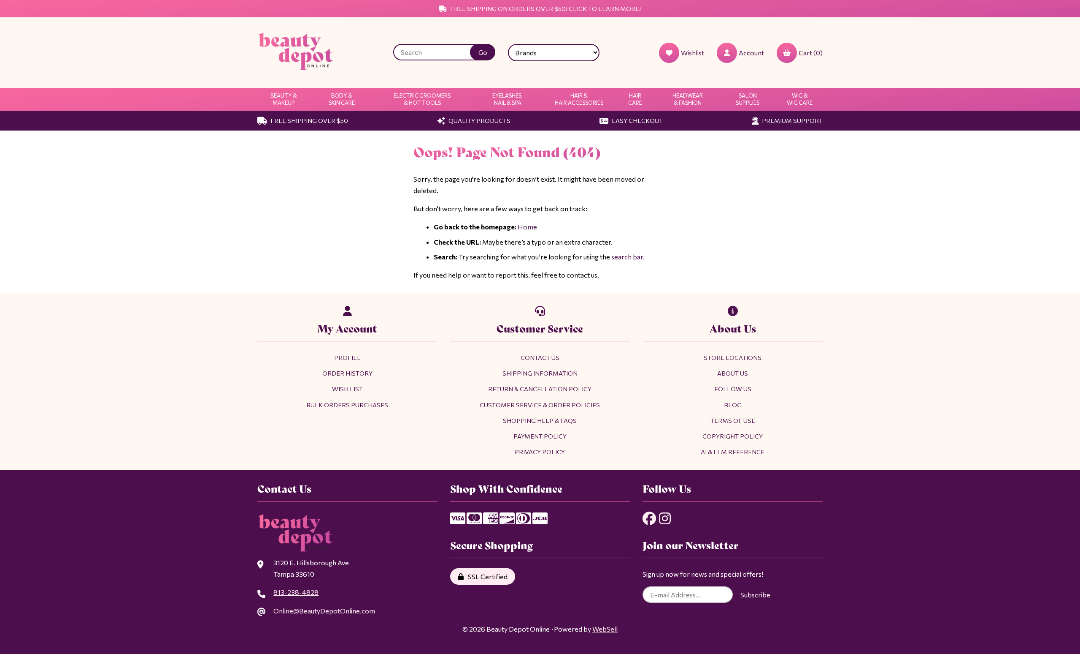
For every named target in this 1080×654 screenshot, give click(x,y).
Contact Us (540, 357)
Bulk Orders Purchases (347, 405)
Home (527, 227)
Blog (733, 405)
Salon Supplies (747, 99)
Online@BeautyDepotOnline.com (324, 611)
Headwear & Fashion (687, 99)
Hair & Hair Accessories (579, 99)
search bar (627, 257)
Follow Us (732, 388)
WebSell (605, 629)
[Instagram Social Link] (665, 518)
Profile (347, 357)
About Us (732, 373)
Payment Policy (540, 436)
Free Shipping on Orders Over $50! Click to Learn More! (545, 8)
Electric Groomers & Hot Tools (422, 99)
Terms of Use (732, 420)
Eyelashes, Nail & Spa (507, 99)
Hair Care (635, 99)
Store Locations (732, 357)
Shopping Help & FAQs (540, 420)
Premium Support (792, 120)
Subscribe (755, 595)
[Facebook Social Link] (649, 518)
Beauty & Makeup (283, 99)
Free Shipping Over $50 (308, 120)
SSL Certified (486, 576)
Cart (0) (811, 53)
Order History (347, 373)
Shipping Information (540, 373)
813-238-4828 (296, 592)
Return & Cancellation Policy (539, 388)
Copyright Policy (732, 436)
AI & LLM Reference (732, 451)
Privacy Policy (540, 451)
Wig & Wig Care (800, 99)
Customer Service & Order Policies (540, 405)
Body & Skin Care (342, 99)
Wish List (347, 388)
